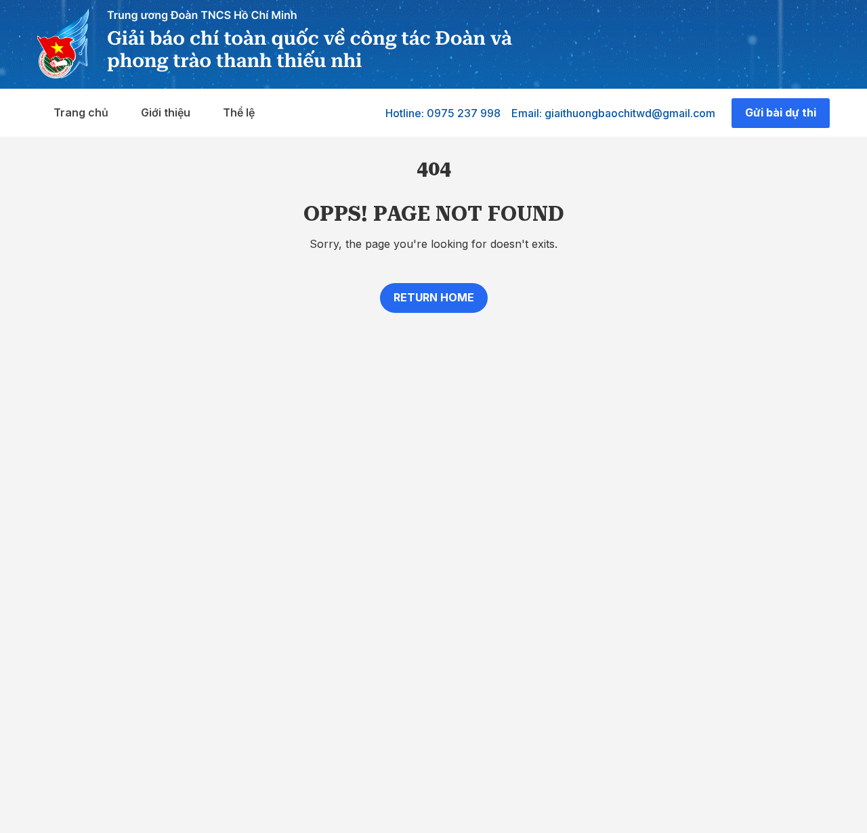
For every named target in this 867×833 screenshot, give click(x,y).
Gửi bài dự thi (780, 112)
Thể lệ (239, 112)
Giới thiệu (165, 112)
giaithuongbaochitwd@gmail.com (630, 113)
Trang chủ (81, 112)
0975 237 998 (464, 113)
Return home (434, 297)
